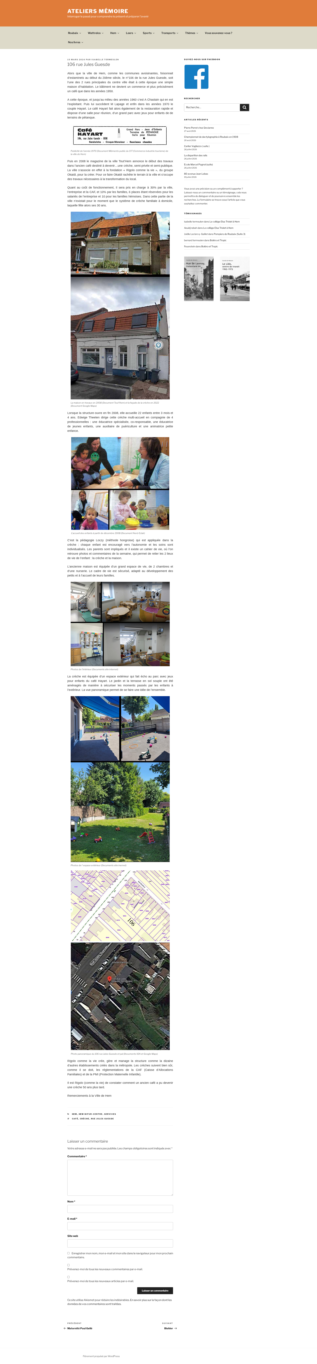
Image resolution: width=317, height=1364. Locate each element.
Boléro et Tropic (218, 240)
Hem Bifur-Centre (91, 1114)
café (75, 1119)
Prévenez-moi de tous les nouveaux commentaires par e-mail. (105, 1269)
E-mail (72, 1218)
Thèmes (190, 33)
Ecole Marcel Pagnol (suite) (198, 164)
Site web (72, 1236)
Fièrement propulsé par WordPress (101, 1356)
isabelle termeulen (105, 59)
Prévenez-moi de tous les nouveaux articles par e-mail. (100, 1281)
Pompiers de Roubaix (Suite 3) (229, 234)
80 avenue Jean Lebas (196, 173)
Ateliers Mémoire (97, 11)
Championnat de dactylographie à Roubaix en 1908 (211, 136)
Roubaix (73, 33)
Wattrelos (94, 33)
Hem (113, 33)
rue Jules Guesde (102, 1119)
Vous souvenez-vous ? (218, 33)
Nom (71, 1201)
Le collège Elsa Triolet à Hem (225, 221)
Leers (129, 33)
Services (110, 1114)
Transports (168, 33)
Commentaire (77, 1156)
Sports (147, 33)
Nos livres (74, 42)
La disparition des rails (195, 155)
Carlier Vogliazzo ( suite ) (197, 146)
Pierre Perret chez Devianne (199, 127)
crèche (84, 1119)
